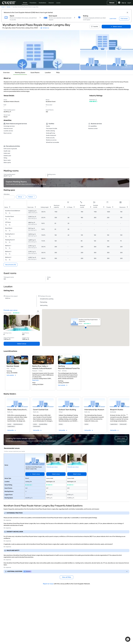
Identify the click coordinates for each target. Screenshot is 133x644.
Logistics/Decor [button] (11, 426)
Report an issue (48, 584)
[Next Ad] (38, 311)
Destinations (42, 3)
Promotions (33, 3)
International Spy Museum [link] (94, 410)
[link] (17, 402)
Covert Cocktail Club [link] (40, 410)
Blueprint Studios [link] (116, 410)
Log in (129, 3)
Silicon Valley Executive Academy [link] (17, 410)
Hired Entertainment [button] (18, 424)
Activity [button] (9, 424)
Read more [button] (35, 380)
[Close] (127, 12)
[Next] (127, 414)
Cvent (3, 7)
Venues (25, 2)
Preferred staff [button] (36, 426)
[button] (40, 50)
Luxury (58, 3)
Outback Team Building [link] (67, 410)
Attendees (7, 194)
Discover (51, 3)
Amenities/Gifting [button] (43, 424)
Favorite (95, 26)
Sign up (124, 3)
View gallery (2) (126, 67)
